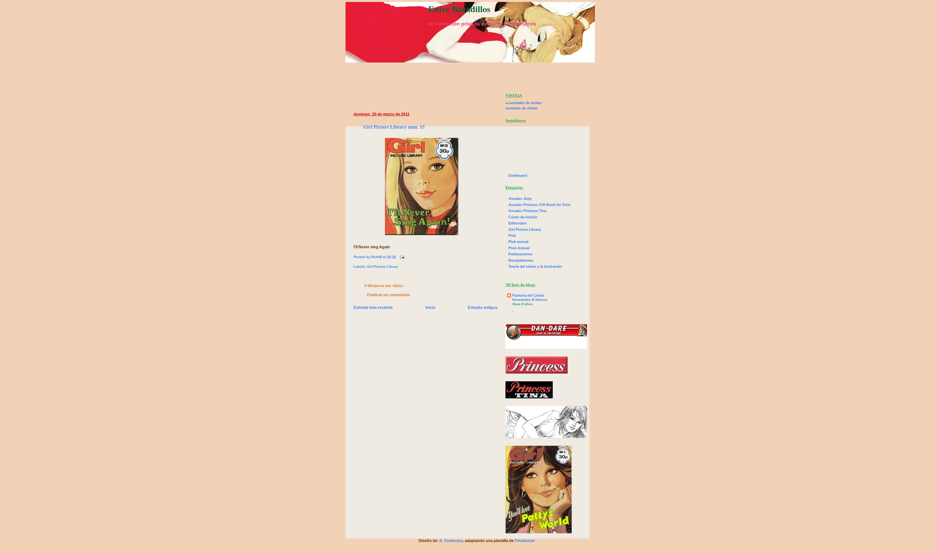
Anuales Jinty (520, 198)
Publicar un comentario (388, 295)
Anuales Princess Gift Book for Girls (539, 205)
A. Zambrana (451, 540)
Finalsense (525, 540)
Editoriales (517, 223)
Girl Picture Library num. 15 (394, 126)
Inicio (430, 307)
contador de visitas (521, 108)
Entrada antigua (482, 307)
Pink (512, 235)
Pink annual (518, 242)
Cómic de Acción (522, 217)
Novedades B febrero (529, 300)
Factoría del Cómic (528, 295)
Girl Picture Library (382, 266)
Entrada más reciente (373, 307)
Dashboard (517, 175)
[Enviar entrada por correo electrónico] (401, 257)
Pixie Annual (519, 248)
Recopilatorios (520, 260)
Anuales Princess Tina (527, 211)
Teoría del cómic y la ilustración (535, 266)
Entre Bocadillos (459, 8)
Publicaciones (520, 254)
